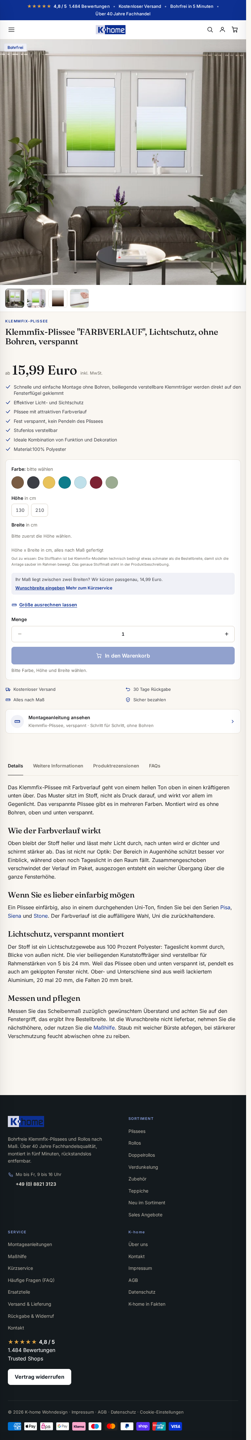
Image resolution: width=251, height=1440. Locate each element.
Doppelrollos (141, 1155)
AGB (133, 1280)
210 (39, 510)
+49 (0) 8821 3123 (36, 1184)
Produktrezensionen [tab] (116, 765)
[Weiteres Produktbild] (36, 298)
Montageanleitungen (30, 1244)
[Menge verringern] (19, 634)
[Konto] (222, 29)
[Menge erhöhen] (226, 634)
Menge (19, 619)
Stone (41, 916)
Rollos (134, 1143)
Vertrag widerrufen (39, 1376)
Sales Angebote (145, 1214)
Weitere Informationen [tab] (58, 765)
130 (20, 510)
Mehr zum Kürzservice (89, 587)
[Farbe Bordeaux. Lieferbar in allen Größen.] (96, 482)
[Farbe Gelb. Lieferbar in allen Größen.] (49, 482)
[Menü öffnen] (11, 29)
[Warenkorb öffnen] (234, 29)
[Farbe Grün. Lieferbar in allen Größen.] (112, 482)
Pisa (225, 907)
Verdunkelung (143, 1167)
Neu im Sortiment (146, 1202)
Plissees (136, 1131)
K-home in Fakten (146, 1304)
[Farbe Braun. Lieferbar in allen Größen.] (17, 482)
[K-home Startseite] (110, 29)
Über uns (138, 1244)
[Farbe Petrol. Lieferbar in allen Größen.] (65, 482)
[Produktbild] (14, 298)
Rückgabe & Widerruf (31, 1316)
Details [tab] (15, 765)
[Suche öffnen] (210, 29)
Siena (14, 916)
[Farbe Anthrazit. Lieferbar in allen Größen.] (33, 482)
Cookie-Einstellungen (162, 1412)
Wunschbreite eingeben (40, 587)
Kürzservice (20, 1268)
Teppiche (138, 1191)
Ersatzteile (19, 1292)
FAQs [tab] (154, 765)
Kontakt (16, 1327)
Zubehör (137, 1178)
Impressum (140, 1268)
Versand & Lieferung (29, 1304)
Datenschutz (142, 1292)
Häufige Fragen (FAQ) (31, 1280)
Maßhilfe (104, 1027)
